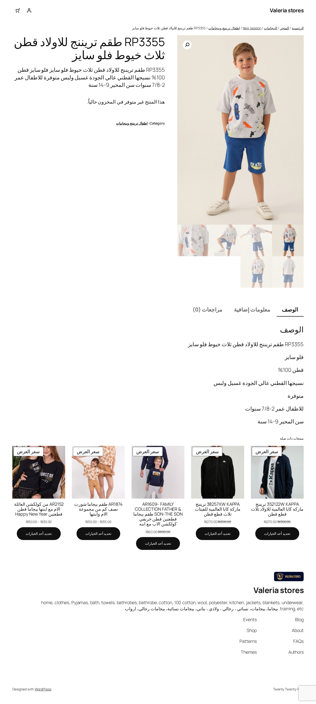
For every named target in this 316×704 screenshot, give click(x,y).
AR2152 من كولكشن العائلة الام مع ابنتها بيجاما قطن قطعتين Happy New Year (39, 509)
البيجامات (270, 28)
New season (252, 28)
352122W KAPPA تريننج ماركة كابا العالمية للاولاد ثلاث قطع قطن (277, 509)
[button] (187, 44)
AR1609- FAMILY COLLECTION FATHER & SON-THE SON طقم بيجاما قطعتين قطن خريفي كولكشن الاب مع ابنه (158, 514)
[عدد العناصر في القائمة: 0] (17, 10)
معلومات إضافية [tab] (252, 309)
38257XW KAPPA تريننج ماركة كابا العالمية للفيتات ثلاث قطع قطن (217, 509)
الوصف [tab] (290, 309)
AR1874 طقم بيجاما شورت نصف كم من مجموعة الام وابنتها (98, 509)
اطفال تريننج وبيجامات (224, 28)
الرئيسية (298, 28)
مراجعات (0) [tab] (207, 309)
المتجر (284, 28)
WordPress (43, 689)
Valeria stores (287, 10)
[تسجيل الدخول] (29, 10)
